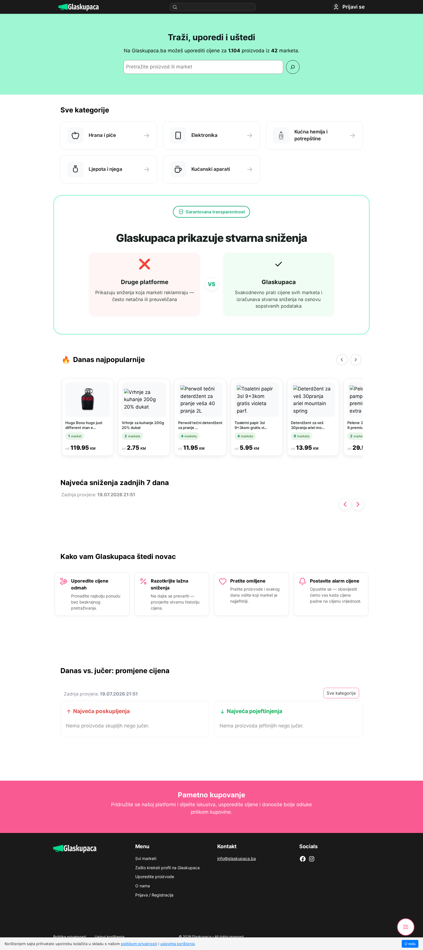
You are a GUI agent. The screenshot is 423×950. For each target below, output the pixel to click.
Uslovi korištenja (109, 936)
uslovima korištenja (177, 943)
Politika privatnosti (69, 936)
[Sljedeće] (358, 504)
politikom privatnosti (139, 943)
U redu (410, 944)
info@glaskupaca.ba (236, 858)
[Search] (293, 67)
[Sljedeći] (355, 359)
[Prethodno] (345, 504)
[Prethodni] (342, 359)
